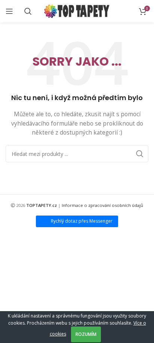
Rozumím (86, 334)
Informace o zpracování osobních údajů (102, 205)
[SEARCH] (139, 153)
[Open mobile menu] (9, 11)
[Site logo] (77, 10)
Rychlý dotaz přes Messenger (82, 221)
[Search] (28, 11)
